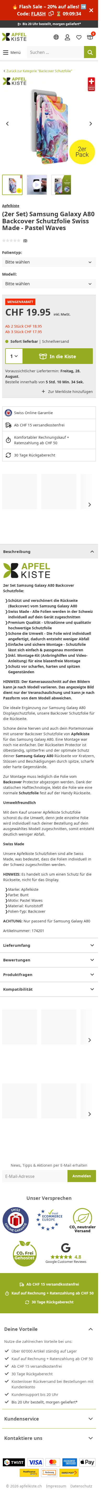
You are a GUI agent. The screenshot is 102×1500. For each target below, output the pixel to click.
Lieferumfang (16, 945)
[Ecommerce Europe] (49, 1220)
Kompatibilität (18, 989)
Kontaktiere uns (23, 1438)
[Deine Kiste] (90, 37)
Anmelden (81, 1175)
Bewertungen (16, 959)
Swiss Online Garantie (33, 412)
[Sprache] (56, 37)
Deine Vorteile (21, 1329)
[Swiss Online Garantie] (16, 1220)
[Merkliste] (79, 37)
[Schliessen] (91, 10)
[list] (49, 123)
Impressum (56, 1486)
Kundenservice (21, 1419)
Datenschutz (81, 1486)
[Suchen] (90, 52)
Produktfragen (17, 974)
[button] (11, 52)
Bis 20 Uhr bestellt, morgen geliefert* (45, 1402)
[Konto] (67, 37)
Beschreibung (17, 551)
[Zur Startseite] (14, 37)
